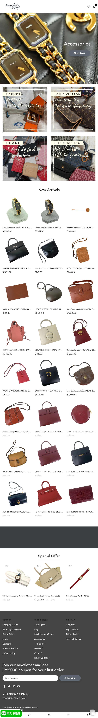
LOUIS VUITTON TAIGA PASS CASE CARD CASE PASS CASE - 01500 (29, 309)
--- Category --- (40, 624)
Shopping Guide (10, 624)
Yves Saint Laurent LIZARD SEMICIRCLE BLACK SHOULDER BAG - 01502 (62, 268)
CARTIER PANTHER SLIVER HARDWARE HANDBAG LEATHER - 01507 (29, 268)
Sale (6, 566)
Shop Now (79, 53)
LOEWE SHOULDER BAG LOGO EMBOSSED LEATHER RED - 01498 (28, 391)
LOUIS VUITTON (41, 658)
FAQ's (5, 639)
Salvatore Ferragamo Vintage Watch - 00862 (19, 596)
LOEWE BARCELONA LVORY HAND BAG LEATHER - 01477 (57, 350)
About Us (70, 624)
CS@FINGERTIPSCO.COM (14, 698)
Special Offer (49, 556)
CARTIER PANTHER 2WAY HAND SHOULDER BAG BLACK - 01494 (60, 391)
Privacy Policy (72, 634)
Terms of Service (10, 648)
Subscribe (70, 678)
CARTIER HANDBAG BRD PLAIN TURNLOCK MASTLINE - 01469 (59, 472)
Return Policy (8, 634)
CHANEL (38, 653)
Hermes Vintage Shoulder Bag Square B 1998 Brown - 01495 (26, 432)
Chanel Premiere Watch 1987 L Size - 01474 (51, 227)
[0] (94, 6)
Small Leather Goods (43, 634)
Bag (36, 629)
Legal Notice (72, 629)
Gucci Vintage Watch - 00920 (77, 596)
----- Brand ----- (40, 643)
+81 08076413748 (16, 694)
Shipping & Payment (12, 629)
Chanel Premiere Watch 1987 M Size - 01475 (20, 227)
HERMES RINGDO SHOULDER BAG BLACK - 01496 (22, 512)
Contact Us (7, 643)
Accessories (39, 639)
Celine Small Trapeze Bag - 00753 (47, 596)
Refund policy (9, 653)
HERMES (38, 648)
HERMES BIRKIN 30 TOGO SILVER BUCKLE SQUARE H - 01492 (59, 512)
